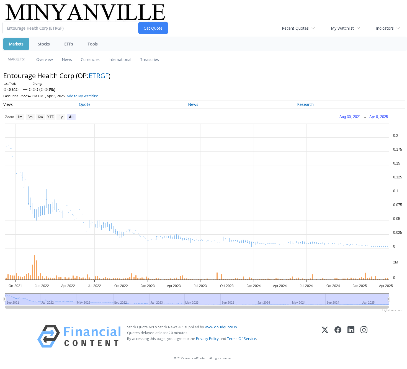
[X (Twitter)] (325, 336)
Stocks (44, 44)
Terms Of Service (241, 338)
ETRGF (99, 75)
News (67, 59)
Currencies (90, 59)
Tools (92, 44)
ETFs (68, 44)
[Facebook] (338, 336)
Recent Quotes (295, 28)
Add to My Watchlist (82, 96)
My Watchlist (342, 28)
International (120, 59)
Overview (44, 59)
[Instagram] (364, 336)
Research (305, 104)
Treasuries (149, 59)
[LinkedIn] (351, 336)
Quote (85, 104)
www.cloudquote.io (221, 326)
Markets (16, 44)
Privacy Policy (207, 338)
